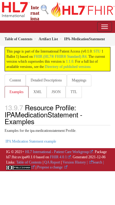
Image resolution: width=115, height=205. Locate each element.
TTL (74, 92)
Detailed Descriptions (46, 80)
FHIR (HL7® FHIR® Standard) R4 (60, 56)
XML (37, 92)
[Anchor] (37, 121)
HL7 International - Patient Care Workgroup (57, 152)
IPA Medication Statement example (31, 141)
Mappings (79, 80)
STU (97, 51)
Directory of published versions (68, 67)
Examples (17, 92)
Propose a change (50, 167)
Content (15, 80)
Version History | (75, 162)
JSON (56, 92)
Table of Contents (29, 162)
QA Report (52, 162)
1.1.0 (69, 61)
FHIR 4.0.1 (58, 157)
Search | (98, 162)
